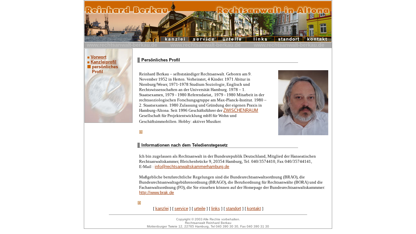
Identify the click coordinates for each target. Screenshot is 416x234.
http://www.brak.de (156, 192)
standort (233, 208)
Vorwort (98, 57)
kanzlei (162, 208)
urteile (199, 208)
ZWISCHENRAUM (240, 110)
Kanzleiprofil (103, 61)
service (181, 208)
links (215, 208)
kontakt (254, 208)
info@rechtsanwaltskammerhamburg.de (192, 166)
